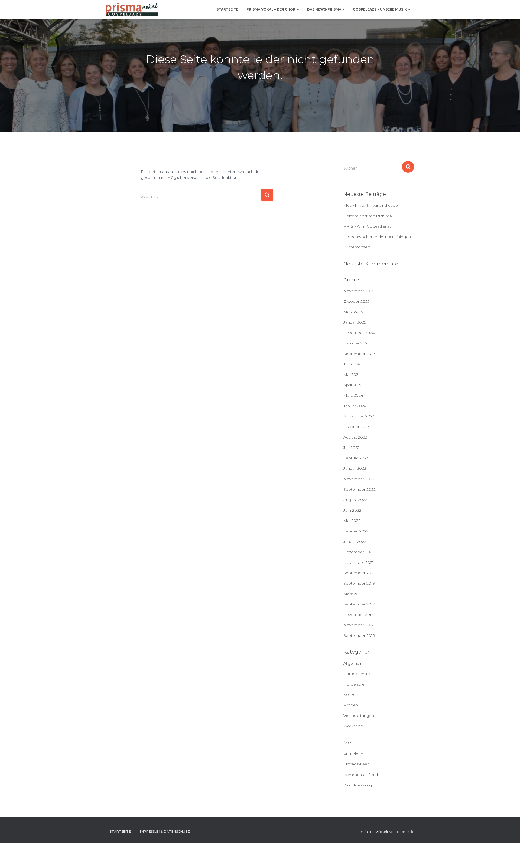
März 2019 (352, 593)
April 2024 (352, 385)
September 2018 (359, 604)
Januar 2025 (354, 322)
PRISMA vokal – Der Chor (271, 9)
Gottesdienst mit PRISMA (367, 215)
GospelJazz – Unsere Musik (380, 9)
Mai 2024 (352, 374)
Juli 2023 (351, 447)
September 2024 (359, 353)
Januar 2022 (354, 541)
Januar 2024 (354, 405)
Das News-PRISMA (324, 9)
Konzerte (352, 694)
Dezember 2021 (358, 551)
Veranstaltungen (358, 715)
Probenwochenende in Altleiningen (377, 236)
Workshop (353, 725)
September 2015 (359, 635)
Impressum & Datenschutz (165, 831)
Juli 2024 (351, 363)
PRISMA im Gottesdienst (367, 226)
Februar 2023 (356, 458)
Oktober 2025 (356, 301)
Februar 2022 (356, 531)
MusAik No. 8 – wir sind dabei (371, 205)
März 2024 (353, 395)
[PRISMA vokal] (132, 9)
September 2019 (359, 583)
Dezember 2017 (358, 614)
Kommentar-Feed (360, 774)
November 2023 (359, 416)
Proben (350, 705)
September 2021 (359, 572)
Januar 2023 (354, 468)
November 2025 (358, 290)
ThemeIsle (405, 831)
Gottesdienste (356, 673)
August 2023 (355, 437)
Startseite (227, 9)
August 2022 (355, 499)
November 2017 (358, 625)
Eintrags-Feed (356, 764)
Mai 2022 (351, 520)
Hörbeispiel (354, 684)
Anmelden (353, 753)
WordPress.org (357, 785)
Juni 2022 (352, 510)
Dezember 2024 (359, 332)
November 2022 (359, 478)
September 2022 (359, 489)
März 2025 (353, 311)
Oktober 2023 (356, 426)
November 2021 (358, 562)
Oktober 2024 (356, 343)
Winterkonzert (356, 247)
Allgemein (353, 663)
